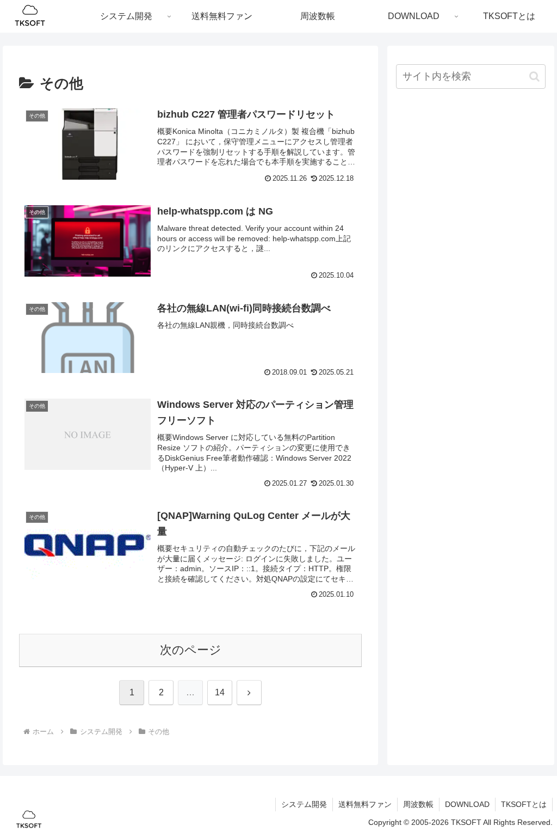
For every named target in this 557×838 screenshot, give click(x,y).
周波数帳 (418, 804)
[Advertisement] (470, 176)
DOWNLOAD (467, 804)
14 (220, 692)
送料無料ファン (365, 804)
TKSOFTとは (524, 804)
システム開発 (304, 804)
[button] (534, 76)
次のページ (190, 650)
